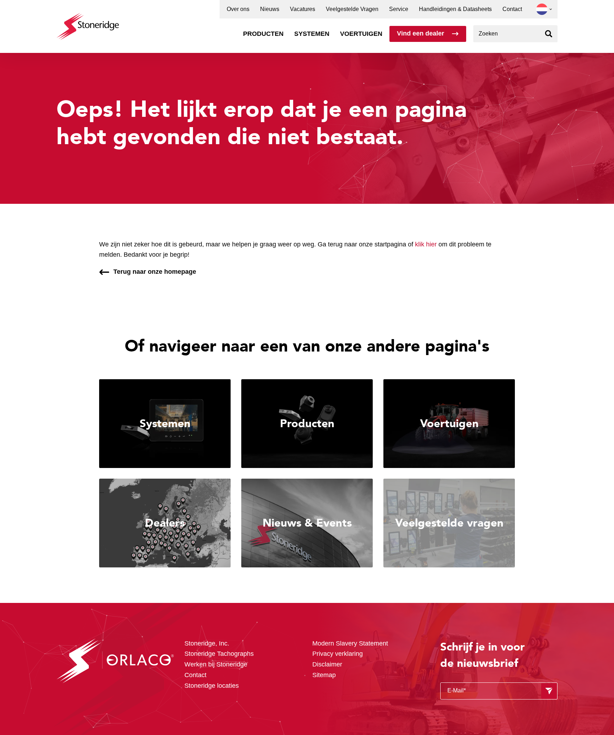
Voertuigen (361, 34)
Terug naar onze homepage (154, 271)
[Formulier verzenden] (549, 691)
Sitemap (324, 675)
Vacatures (302, 9)
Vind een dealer (420, 33)
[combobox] (515, 33)
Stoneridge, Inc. (206, 643)
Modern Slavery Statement (350, 643)
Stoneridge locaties (211, 685)
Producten (263, 34)
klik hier (426, 244)
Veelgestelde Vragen (352, 9)
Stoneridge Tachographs (219, 653)
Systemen (311, 34)
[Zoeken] (548, 33)
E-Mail (456, 690)
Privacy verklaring (337, 653)
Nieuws (269, 9)
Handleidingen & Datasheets (455, 9)
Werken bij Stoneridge (215, 664)
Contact (512, 9)
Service (398, 9)
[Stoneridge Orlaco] (87, 23)
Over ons (238, 9)
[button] (542, 9)
